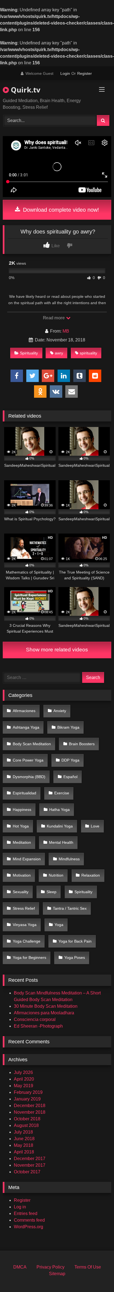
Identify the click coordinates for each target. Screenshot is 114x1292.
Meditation (22, 842)
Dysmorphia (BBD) (29, 776)
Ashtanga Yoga (26, 727)
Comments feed (29, 1220)
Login (65, 73)
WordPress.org (28, 1226)
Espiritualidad (24, 793)
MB (66, 331)
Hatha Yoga (59, 809)
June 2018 (24, 1138)
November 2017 (29, 1165)
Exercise (61, 793)
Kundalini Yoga (60, 826)
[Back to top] (97, 1275)
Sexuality (20, 892)
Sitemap (57, 1273)
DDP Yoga (70, 760)
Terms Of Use (87, 1267)
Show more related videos (57, 649)
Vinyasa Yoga (25, 924)
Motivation (22, 875)
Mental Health (61, 842)
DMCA (20, 1267)
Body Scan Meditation (32, 744)
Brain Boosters (82, 744)
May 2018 (23, 1145)
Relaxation (90, 875)
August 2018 (26, 1125)
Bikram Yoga (68, 727)
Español (70, 776)
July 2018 (23, 1132)
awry (59, 353)
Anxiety (59, 711)
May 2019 (23, 1085)
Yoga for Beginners (29, 957)
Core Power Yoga (28, 760)
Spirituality (29, 353)
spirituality (88, 353)
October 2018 (27, 1118)
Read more (54, 317)
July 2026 (23, 1072)
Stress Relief (24, 908)
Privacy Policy (50, 1267)
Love (95, 826)
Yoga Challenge (26, 941)
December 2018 (29, 1105)
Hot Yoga (21, 826)
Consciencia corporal (35, 1019)
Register (84, 73)
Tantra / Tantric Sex (70, 908)
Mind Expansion (27, 859)
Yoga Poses (74, 957)
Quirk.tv (24, 90)
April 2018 (24, 1152)
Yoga (59, 924)
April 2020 (24, 1079)
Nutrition (56, 875)
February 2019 (28, 1092)
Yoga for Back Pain (75, 941)
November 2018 (29, 1112)
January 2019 (27, 1099)
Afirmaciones (24, 711)
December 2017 (29, 1158)
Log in (20, 1207)
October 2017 (27, 1171)
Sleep (51, 892)
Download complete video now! (60, 210)
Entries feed (25, 1213)
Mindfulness (69, 859)
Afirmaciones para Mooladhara (44, 1012)
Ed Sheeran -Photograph (38, 1026)
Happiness (22, 809)
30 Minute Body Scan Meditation (45, 1006)
